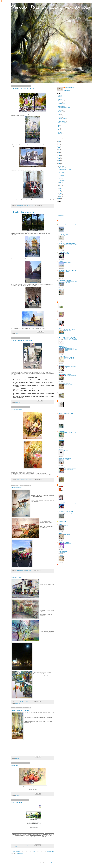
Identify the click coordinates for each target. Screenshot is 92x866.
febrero (60, 194)
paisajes (59, 119)
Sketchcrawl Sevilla (62, 521)
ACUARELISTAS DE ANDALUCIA (65, 564)
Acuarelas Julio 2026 (67, 262)
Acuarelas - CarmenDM (63, 234)
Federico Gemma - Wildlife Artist (65, 280)
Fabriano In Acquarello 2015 (68, 543)
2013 (59, 160)
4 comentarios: (31, 479)
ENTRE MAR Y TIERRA (63, 392)
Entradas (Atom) (20, 853)
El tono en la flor (16, 409)
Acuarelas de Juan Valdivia (64, 252)
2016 (59, 155)
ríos (58, 128)
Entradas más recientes (16, 851)
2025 (59, 141)
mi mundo (60, 115)
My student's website (62, 552)
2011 (59, 163)
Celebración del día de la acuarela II (23, 212)
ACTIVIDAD (66, 450)
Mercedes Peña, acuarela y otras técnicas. (51, 7)
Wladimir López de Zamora (64, 542)
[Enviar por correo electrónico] (36, 205)
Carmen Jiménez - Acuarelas (64, 383)
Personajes (60, 124)
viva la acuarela (62, 467)
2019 (59, 150)
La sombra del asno (62, 409)
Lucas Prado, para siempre (20, 710)
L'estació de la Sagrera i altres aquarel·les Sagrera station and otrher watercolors (70, 349)
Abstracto (60, 95)
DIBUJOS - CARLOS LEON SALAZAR (66, 413)
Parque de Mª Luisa (61, 121)
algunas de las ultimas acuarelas (69, 477)
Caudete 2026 (66, 253)
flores (16, 480)
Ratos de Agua (61, 289)
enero (60, 196)
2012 (59, 161)
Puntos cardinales (67, 534)
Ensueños (17, 758)
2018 (59, 152)
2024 (59, 143)
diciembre (61, 164)
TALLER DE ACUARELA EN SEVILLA (70, 375)
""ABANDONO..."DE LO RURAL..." (70, 432)
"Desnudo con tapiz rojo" (68, 414)
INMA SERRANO (62, 493)
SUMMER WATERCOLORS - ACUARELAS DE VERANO (68, 221)
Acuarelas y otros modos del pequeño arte (67, 243)
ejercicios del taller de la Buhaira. (64, 107)
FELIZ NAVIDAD (67, 459)
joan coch (60, 319)
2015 (59, 157)
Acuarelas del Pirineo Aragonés (65, 458)
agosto (60, 185)
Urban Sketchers (62, 298)
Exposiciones (60, 111)
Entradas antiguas (50, 851)
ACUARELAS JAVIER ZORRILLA (65, 374)
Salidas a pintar (17, 207)
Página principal (61, 215)
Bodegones (17, 795)
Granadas (14, 765)
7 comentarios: (31, 793)
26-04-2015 (66, 525)
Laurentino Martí (62, 502)
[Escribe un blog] (37, 205)
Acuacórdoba (61, 365)
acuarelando (61, 555)
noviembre (61, 166)
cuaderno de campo (61, 103)
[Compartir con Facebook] (39, 205)
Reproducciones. (61, 126)
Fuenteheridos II (16, 487)
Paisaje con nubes (67, 226)
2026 (59, 139)
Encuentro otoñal (16, 802)
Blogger (52, 862)
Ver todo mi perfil (67, 90)
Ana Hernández (61, 440)
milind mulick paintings (63, 551)
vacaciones (60, 133)
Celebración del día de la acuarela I (22, 88)
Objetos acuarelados (62, 118)
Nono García (61, 533)
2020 (59, 149)
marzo (60, 193)
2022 (59, 146)
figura (59, 113)
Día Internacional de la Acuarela (21, 340)
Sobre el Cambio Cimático (68, 384)
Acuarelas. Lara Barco (63, 356)
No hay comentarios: (32, 331)
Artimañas (61, 261)
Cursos (59, 104)
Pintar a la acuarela (62, 220)
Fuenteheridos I (16, 577)
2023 (59, 144)
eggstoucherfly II (62, 431)
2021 (59, 147)
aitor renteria (61, 449)
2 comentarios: (31, 205)
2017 (59, 154)
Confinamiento (61, 100)
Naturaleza (60, 117)
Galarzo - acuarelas (62, 476)
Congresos (60, 102)
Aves (59, 98)
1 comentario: (30, 570)
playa (59, 125)
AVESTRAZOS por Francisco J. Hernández (67, 337)
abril (60, 191)
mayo (60, 190)
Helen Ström (61, 302)
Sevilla (22, 207)
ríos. (59, 129)
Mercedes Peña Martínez (69, 87)
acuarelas (60, 524)
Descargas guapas (61, 106)
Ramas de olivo (66, 235)
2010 (59, 198)
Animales (60, 96)
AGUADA (60, 328)
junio (60, 188)
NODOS (65, 272)
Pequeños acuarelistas (62, 122)
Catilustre (60, 310)
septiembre (61, 183)
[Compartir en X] (38, 205)
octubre (60, 182)
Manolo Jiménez (62, 422)
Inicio (34, 851)
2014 (59, 158)
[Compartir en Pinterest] (41, 205)
